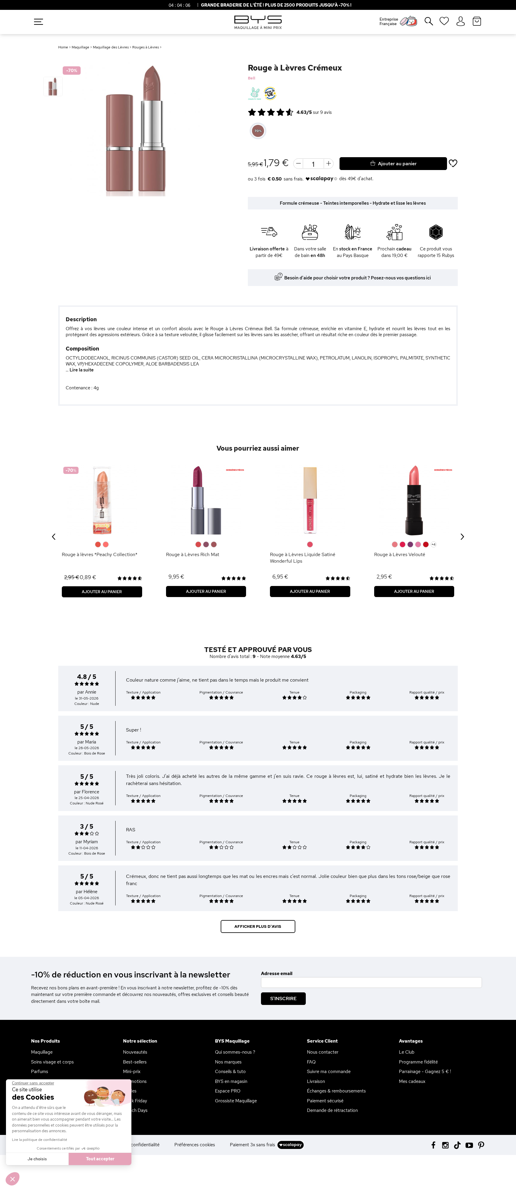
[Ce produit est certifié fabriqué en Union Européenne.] (270, 94)
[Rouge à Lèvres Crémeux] (53, 86)
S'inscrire (283, 998)
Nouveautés (135, 1052)
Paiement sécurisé (325, 1101)
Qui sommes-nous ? (235, 1052)
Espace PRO (227, 1091)
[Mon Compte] (460, 21)
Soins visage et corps (52, 1062)
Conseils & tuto (230, 1072)
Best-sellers (135, 1062)
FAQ (311, 1062)
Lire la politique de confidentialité (39, 1139)
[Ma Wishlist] (444, 23)
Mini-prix (131, 1072)
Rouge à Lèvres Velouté (399, 554)
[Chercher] (424, 23)
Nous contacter (322, 1052)
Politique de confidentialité (132, 1145)
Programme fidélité (418, 1062)
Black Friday (135, 1101)
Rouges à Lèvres (145, 47)
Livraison (316, 1081)
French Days (135, 1110)
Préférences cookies (194, 1145)
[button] (12, 1179)
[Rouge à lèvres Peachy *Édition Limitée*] (102, 500)
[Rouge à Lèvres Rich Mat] (206, 500)
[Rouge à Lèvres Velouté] (414, 500)
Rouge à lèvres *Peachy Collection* (99, 554)
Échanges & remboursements (336, 1091)
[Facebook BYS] (433, 1144)
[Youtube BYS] (469, 1144)
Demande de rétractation (332, 1110)
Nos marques (228, 1062)
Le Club (406, 1052)
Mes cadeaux (412, 1081)
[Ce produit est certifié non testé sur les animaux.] (254, 94)
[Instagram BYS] (445, 1144)
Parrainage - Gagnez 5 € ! (425, 1072)
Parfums (39, 1072)
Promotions (135, 1081)
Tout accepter (100, 1159)
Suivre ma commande (329, 1072)
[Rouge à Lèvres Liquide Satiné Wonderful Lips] (310, 500)
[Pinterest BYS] (481, 1144)
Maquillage (80, 47)
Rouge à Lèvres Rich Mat (192, 554)
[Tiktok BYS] (457, 1145)
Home (63, 47)
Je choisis (37, 1159)
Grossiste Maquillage (236, 1101)
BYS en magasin (231, 1081)
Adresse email (276, 974)
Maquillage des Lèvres (111, 47)
